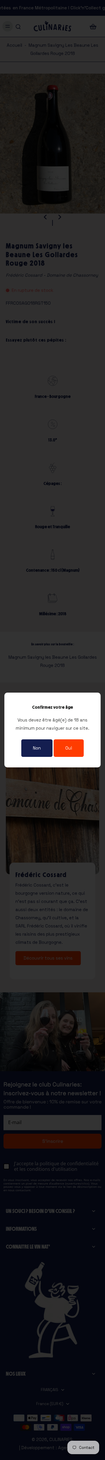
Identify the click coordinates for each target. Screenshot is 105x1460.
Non (37, 748)
